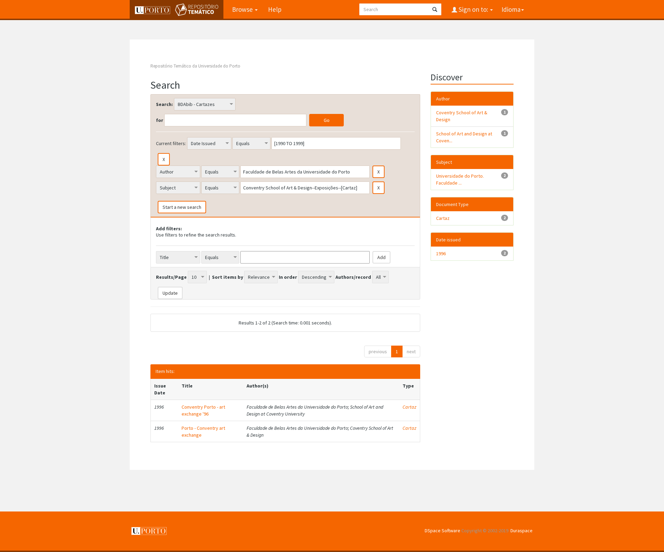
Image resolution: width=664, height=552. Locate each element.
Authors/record (353, 277)
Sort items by (227, 277)
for (159, 120)
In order (288, 277)
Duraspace (521, 530)
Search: (164, 104)
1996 (441, 253)
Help (275, 9)
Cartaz (409, 407)
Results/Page (171, 277)
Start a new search (182, 207)
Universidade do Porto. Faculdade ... (460, 179)
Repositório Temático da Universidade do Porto (195, 66)
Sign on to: (473, 9)
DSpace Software (442, 530)
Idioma (510, 9)
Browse (243, 9)
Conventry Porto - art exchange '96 (203, 410)
